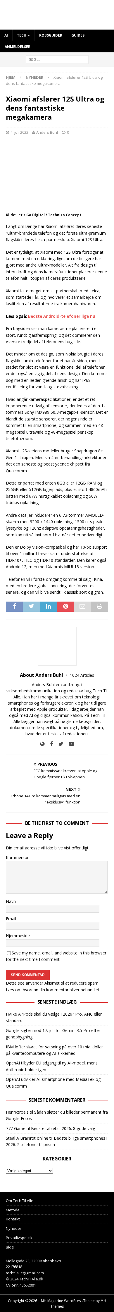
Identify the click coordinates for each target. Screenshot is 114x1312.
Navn (11, 901)
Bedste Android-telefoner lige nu (61, 316)
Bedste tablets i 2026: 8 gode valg (63, 1128)
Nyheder (13, 1228)
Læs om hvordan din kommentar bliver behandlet (52, 989)
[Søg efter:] (57, 59)
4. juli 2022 (19, 132)
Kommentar (17, 857)
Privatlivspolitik (19, 1237)
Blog (9, 1247)
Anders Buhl (47, 132)
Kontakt (13, 1219)
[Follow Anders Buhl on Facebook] (49, 744)
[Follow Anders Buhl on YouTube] (69, 744)
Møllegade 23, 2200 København (33, 1260)
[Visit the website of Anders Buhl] (42, 744)
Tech (21, 35)
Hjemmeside (18, 935)
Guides (77, 35)
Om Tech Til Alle (19, 1200)
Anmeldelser (17, 46)
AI (6, 35)
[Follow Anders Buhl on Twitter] (58, 744)
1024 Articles (82, 675)
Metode (13, 1210)
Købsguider (50, 35)
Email (11, 918)
